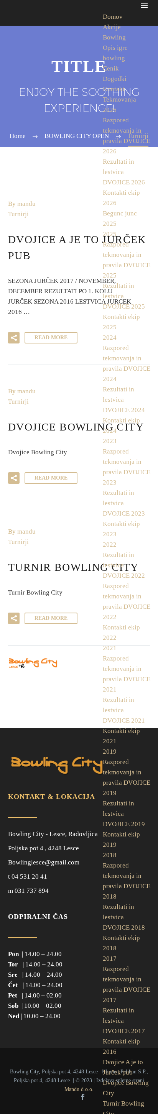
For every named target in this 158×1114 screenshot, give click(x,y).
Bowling (114, 37)
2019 (110, 751)
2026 (110, 109)
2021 (110, 648)
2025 (110, 234)
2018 (110, 855)
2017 (110, 958)
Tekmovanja (119, 99)
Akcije (112, 27)
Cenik (111, 68)
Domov (113, 16)
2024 (110, 337)
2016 (110, 1051)
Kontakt (114, 89)
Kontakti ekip (121, 1041)
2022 (110, 544)
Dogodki (115, 78)
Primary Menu (144, 6)
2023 (110, 441)
